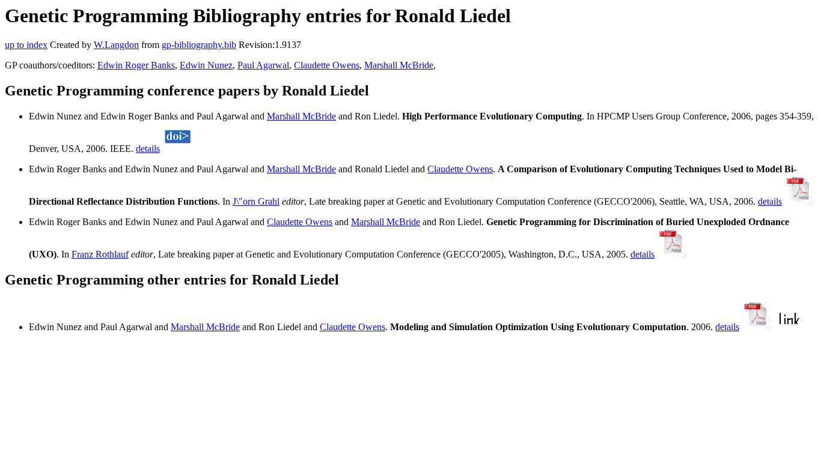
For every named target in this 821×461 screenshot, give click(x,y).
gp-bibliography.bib (199, 45)
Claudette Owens (326, 65)
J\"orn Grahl (256, 201)
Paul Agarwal (263, 65)
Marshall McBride (398, 65)
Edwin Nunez (206, 65)
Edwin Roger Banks (136, 65)
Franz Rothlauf (100, 254)
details (148, 148)
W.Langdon (116, 45)
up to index (26, 45)
